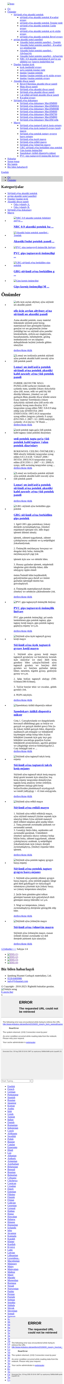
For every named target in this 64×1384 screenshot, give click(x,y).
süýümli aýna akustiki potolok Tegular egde (41, 23)
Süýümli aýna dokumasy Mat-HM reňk (39, 120)
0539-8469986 (14, 978)
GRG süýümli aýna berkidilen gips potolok (41, 147)
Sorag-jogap (13, 161)
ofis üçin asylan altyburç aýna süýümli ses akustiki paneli (33, 312)
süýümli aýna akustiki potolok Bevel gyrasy (41, 36)
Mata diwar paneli (29, 86)
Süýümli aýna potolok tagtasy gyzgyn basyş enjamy (33, 870)
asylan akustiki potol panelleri (28, 39)
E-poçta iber (7, 992)
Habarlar (11, 158)
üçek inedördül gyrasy (31, 67)
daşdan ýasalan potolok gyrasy (35, 78)
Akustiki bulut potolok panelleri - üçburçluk (41, 56)
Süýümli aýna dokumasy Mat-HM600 (38, 111)
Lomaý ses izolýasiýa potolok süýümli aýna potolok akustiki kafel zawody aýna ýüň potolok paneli (34, 372)
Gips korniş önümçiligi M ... (31, 286)
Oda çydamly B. (22, 207)
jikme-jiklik (26, 350)
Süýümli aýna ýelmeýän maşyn (35, 144)
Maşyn (17, 122)
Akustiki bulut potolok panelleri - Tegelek (40, 42)
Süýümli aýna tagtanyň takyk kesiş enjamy (41, 125)
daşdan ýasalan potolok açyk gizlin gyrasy (40, 75)
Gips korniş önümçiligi (31, 150)
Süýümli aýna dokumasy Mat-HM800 (38, 117)
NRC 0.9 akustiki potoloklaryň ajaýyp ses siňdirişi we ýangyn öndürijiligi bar (40, 60)
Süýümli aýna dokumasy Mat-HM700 (38, 114)
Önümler (11, 11)
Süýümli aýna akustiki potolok (28, 14)
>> (14, 949)
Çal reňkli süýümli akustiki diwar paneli (39, 95)
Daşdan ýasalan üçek (24, 64)
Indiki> (9, 949)
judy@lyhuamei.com (17, 981)
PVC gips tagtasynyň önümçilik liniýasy (39, 156)
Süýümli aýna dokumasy (26, 100)
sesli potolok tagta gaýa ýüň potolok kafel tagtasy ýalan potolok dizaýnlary (31, 442)
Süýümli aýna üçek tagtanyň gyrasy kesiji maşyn (32, 646)
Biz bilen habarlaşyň (17, 167)
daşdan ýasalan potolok (31, 72)
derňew (17, 350)
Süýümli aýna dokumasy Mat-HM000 (38, 103)
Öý (9, 9)
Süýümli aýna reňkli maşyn (33, 142)
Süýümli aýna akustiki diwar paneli (37, 89)
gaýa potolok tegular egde (32, 70)
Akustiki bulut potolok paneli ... (34, 241)
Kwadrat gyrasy (28, 97)
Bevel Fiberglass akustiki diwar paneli (38, 84)
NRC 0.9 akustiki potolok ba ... (34, 226)
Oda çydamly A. (22, 204)
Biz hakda (12, 164)
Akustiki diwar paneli (24, 81)
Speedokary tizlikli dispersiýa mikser (38, 153)
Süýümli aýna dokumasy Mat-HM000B (39, 108)
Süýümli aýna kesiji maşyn (33, 139)
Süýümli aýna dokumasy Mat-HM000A (39, 106)
